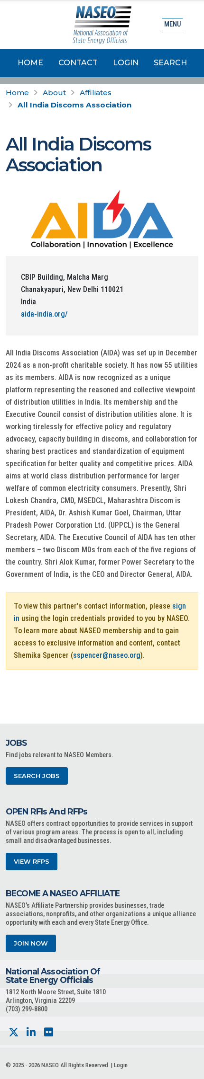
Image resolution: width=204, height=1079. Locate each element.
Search (170, 62)
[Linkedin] (31, 1032)
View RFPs (31, 861)
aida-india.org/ (44, 314)
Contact (78, 62)
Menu (172, 24)
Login (126, 62)
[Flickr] (48, 1032)
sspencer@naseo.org (106, 655)
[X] (13, 1032)
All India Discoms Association (74, 104)
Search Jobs (37, 775)
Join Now (31, 943)
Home (30, 62)
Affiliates (95, 92)
